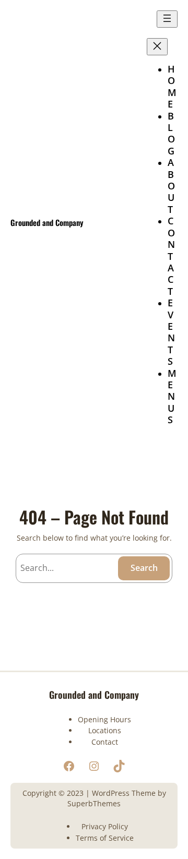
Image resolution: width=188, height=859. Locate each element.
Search (144, 568)
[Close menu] (157, 46)
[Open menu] (167, 19)
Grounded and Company (47, 222)
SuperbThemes (94, 803)
